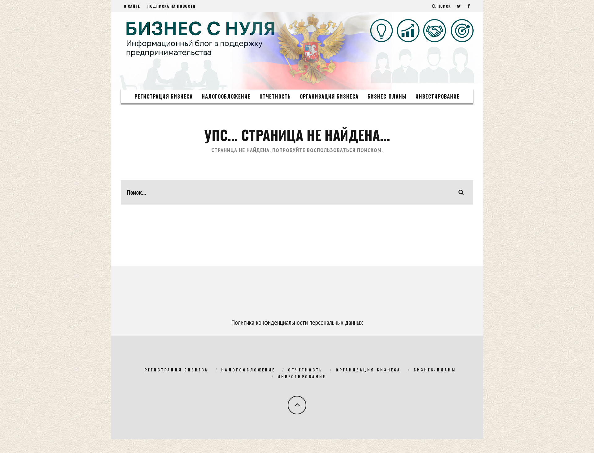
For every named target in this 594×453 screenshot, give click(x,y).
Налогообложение (226, 96)
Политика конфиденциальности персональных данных (297, 322)
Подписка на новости (171, 6)
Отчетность (275, 96)
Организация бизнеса (329, 96)
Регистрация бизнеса (164, 96)
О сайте (132, 6)
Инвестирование (437, 96)
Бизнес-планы (387, 96)
